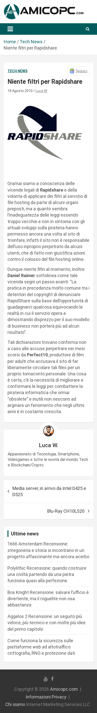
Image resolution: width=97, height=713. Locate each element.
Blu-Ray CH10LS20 (66, 511)
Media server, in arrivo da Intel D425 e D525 (49, 491)
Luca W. (42, 91)
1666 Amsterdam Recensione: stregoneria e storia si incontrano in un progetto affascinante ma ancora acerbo (48, 550)
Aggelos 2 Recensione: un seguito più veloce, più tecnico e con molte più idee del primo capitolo (46, 622)
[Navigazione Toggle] (10, 29)
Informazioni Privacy (46, 696)
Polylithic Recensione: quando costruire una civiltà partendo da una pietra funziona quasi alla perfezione (46, 574)
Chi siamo (15, 704)
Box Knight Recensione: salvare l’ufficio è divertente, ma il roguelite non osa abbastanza (48, 598)
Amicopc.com (64, 689)
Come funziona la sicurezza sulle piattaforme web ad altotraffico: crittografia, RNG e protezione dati (41, 647)
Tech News (17, 71)
